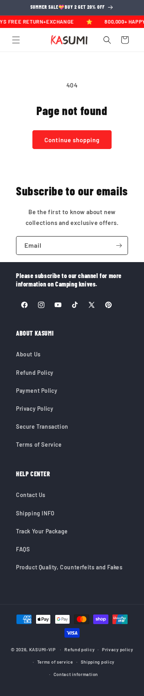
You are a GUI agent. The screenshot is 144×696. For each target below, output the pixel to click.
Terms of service (55, 661)
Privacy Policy (34, 408)
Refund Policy (35, 372)
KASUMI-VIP (42, 649)
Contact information (76, 674)
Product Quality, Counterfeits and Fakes (69, 567)
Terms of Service (39, 444)
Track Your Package (42, 531)
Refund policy (79, 649)
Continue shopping (72, 139)
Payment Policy (36, 390)
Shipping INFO (35, 513)
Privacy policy (117, 649)
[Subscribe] (119, 245)
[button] (16, 40)
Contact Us (31, 494)
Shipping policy (98, 661)
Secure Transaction (42, 426)
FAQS (23, 549)
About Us (28, 354)
